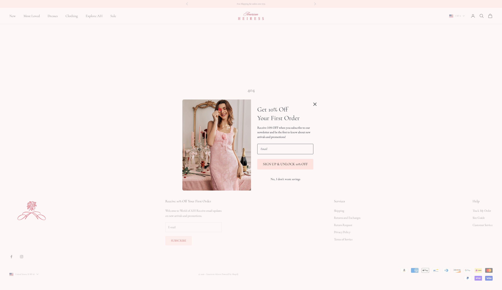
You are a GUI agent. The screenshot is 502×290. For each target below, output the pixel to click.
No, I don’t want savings (285, 179)
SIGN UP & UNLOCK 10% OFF (285, 164)
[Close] (315, 104)
